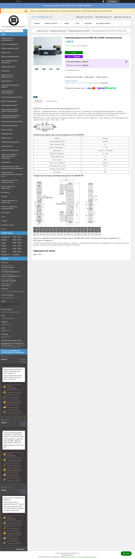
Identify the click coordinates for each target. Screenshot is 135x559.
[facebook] (34, 97)
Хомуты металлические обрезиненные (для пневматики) (9, 156)
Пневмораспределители (9, 125)
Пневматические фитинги (10, 150)
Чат (127, 553)
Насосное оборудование (9, 44)
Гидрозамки (5, 71)
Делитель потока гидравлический (7, 76)
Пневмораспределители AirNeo (79, 31)
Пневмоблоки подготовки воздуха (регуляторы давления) (12, 167)
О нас (3, 217)
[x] (36, 97)
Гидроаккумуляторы (8, 67)
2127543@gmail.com (7, 318)
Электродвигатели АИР (9, 105)
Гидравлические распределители (7, 39)
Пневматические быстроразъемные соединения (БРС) (12, 174)
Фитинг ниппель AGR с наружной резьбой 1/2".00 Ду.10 (13, 503)
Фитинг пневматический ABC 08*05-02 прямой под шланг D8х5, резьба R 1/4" (12, 371)
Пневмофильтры (7, 134)
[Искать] (25, 30)
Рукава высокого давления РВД (12, 121)
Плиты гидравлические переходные (9, 62)
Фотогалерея (5, 213)
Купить (73, 52)
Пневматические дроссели (10, 142)
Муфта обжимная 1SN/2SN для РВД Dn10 (13, 499)
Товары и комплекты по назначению (9, 201)
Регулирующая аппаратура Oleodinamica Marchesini (10, 116)
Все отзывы (20, 549)
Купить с (70, 56)
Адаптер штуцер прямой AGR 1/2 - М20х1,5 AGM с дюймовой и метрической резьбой (13, 508)
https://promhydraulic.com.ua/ (11, 312)
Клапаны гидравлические (10, 48)
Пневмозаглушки (7, 146)
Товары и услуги (50, 23)
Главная (37, 23)
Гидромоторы (6, 52)
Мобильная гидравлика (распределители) (9, 207)
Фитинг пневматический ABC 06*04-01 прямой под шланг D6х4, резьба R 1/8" (12, 377)
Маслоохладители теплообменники (7, 92)
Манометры (5, 192)
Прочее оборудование (9, 101)
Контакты (88, 23)
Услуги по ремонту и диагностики (8, 187)
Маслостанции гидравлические (11, 97)
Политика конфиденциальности (86, 557)
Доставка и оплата (7, 225)
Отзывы (4, 221)
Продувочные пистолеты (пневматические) (9, 181)
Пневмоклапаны (6, 130)
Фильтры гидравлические (10, 56)
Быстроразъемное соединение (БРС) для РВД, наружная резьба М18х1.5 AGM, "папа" (13, 440)
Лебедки (4, 196)
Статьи (3, 229)
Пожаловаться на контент (68, 557)
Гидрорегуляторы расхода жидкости (10, 86)
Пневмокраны (6, 162)
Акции (66, 23)
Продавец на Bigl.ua (67, 555)
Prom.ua (76, 553)
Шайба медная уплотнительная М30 (13, 446)
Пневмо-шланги (6, 138)
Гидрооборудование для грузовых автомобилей (9, 110)
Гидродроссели (6, 81)
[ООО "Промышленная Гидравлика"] (14, 20)
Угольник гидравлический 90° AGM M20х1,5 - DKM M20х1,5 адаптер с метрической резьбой (13, 434)
